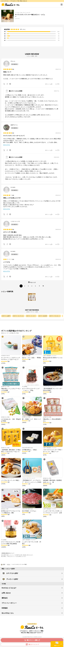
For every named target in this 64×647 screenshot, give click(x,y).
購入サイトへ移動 (32, 640)
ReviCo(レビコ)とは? (9, 588)
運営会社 (5, 598)
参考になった (49, 150)
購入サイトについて (34, 644)
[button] (57, 644)
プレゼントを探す (12, 579)
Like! (57, 150)
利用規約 (5, 608)
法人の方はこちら (8, 613)
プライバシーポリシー (9, 603)
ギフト (8, 564)
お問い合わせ (6, 593)
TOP (4, 564)
